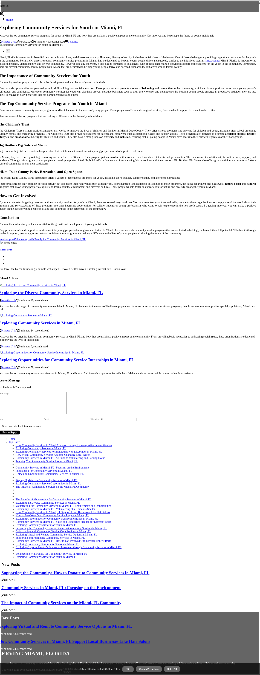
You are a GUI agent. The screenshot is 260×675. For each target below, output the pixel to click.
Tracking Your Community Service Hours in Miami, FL (47, 461)
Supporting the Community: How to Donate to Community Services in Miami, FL (61, 528)
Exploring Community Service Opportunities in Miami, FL (48, 483)
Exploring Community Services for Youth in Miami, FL (46, 524)
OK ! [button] (128, 669)
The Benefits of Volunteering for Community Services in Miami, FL (53, 499)
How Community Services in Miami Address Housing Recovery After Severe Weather (64, 445)
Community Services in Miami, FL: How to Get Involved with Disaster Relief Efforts (63, 540)
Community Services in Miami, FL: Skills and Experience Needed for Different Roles (63, 521)
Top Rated (14, 442)
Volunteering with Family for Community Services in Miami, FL (52, 553)
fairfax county (212, 60)
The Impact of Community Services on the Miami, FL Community (52, 486)
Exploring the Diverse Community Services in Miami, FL (48, 502)
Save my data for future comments (21, 426)
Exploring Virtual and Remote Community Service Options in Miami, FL (56, 534)
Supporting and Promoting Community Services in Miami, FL (50, 537)
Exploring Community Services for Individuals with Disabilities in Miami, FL (59, 451)
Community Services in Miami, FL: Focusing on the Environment (52, 467)
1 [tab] (7, 51)
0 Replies (73, 41)
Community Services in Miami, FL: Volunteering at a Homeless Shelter (55, 509)
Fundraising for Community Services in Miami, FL (44, 470)
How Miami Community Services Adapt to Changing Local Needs (53, 454)
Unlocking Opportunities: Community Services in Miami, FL (50, 473)
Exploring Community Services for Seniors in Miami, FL (47, 544)
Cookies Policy (112, 669)
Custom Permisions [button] (148, 669)
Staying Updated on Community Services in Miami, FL (46, 480)
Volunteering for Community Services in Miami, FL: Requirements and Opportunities (63, 505)
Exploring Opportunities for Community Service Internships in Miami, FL (57, 518)
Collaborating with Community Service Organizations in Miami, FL (53, 531)
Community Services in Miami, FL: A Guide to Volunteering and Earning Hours (60, 457)
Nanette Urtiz (8, 41)
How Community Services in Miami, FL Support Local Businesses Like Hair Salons (63, 512)
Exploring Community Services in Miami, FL (41, 448)
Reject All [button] (172, 669)
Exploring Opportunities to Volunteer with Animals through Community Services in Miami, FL (69, 547)
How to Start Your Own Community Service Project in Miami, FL (52, 515)
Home (9, 19)
